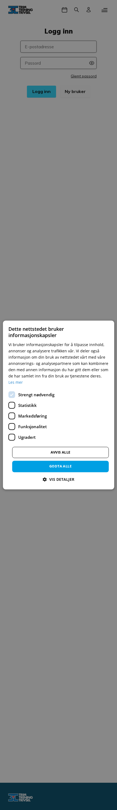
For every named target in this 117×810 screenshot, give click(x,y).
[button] (58, 479)
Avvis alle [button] (60, 452)
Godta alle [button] (60, 466)
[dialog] (58, 404)
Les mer (15, 382)
